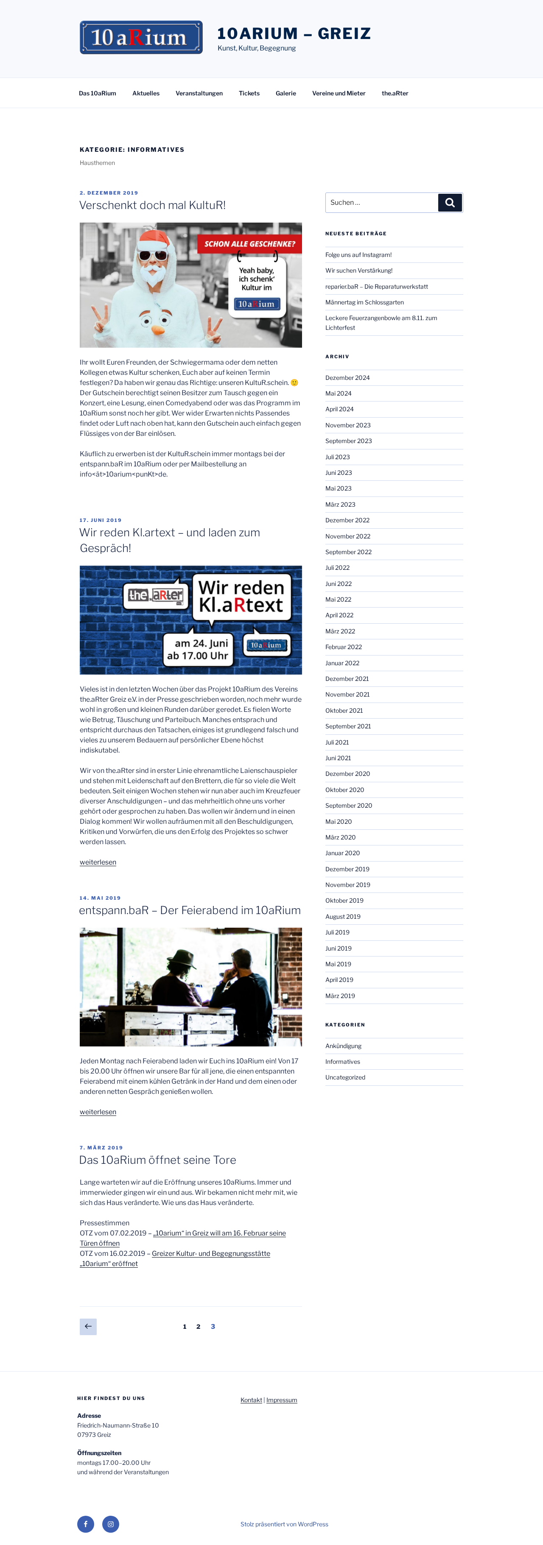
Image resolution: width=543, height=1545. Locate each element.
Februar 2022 (343, 646)
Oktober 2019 (344, 900)
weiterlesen (98, 862)
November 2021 (347, 694)
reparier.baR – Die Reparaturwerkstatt (376, 286)
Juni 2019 (338, 948)
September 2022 (348, 551)
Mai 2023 (338, 488)
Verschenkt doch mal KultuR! (152, 205)
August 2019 (343, 916)
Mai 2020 (338, 821)
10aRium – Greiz (295, 33)
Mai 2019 (338, 964)
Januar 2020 (342, 852)
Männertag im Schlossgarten (364, 302)
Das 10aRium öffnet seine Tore (157, 1159)
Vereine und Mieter (339, 93)
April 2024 (339, 409)
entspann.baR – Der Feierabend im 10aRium (190, 910)
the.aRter (395, 93)
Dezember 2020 (347, 773)
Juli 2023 (337, 456)
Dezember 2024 (347, 377)
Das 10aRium (97, 93)
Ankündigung (343, 1045)
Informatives (342, 1061)
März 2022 (340, 631)
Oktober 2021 (344, 710)
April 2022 (339, 615)
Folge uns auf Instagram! (358, 254)
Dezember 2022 (347, 520)
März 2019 (340, 995)
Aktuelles (146, 93)
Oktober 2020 (344, 789)
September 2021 (348, 726)
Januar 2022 (342, 663)
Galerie (286, 93)
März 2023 (340, 504)
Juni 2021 (338, 757)
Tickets (249, 93)
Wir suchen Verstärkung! (358, 270)
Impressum (281, 1399)
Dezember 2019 (347, 869)
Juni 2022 (338, 583)
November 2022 (347, 536)
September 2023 (348, 440)
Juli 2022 (337, 567)
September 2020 (348, 805)
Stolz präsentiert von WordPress (284, 1524)
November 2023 (348, 425)
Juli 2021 (337, 742)
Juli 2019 (337, 932)
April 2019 (339, 979)
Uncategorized (345, 1077)
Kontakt (251, 1399)
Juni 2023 (338, 472)
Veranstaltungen (199, 93)
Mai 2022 (338, 599)
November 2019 (347, 884)
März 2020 (340, 837)
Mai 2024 (338, 393)
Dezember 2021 (347, 678)
